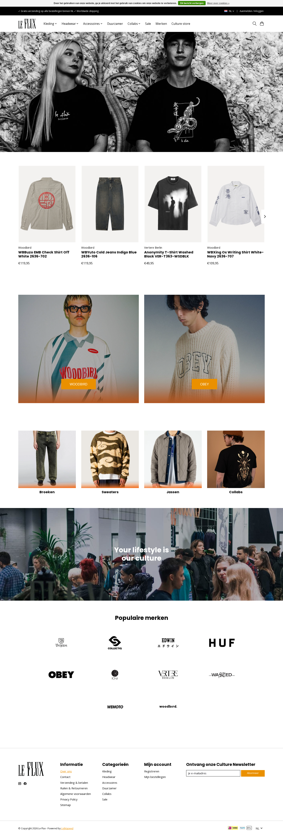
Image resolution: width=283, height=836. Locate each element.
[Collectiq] (115, 643)
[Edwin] (168, 643)
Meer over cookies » (218, 3)
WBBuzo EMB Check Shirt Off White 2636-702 (43, 254)
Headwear (109, 777)
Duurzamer (115, 24)
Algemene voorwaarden (75, 794)
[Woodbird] (168, 707)
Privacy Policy (68, 799)
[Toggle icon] (254, 23)
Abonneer (253, 773)
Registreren (151, 771)
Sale (148, 24)
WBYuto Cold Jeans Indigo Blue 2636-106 (109, 254)
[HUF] (222, 643)
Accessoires (109, 783)
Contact (65, 777)
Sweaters (110, 492)
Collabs (236, 492)
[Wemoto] (115, 707)
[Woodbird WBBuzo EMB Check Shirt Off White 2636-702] (47, 204)
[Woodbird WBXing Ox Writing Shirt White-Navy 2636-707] (236, 204)
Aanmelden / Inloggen (252, 11)
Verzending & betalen (74, 783)
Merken (161, 24)
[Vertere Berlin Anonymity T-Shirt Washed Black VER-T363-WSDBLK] (173, 204)
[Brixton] (61, 643)
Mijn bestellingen (155, 777)
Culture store (181, 24)
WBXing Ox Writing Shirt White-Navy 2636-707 (235, 254)
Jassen (173, 492)
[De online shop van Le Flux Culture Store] (27, 23)
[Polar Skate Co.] (115, 675)
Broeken (47, 492)
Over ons (66, 771)
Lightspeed (67, 828)
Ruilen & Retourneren (74, 788)
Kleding (107, 771)
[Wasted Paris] (222, 675)
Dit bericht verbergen (191, 3)
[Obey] (61, 675)
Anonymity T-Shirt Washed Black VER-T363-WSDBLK (168, 254)
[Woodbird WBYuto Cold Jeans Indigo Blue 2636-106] (110, 204)
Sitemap (65, 805)
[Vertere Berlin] (168, 675)
